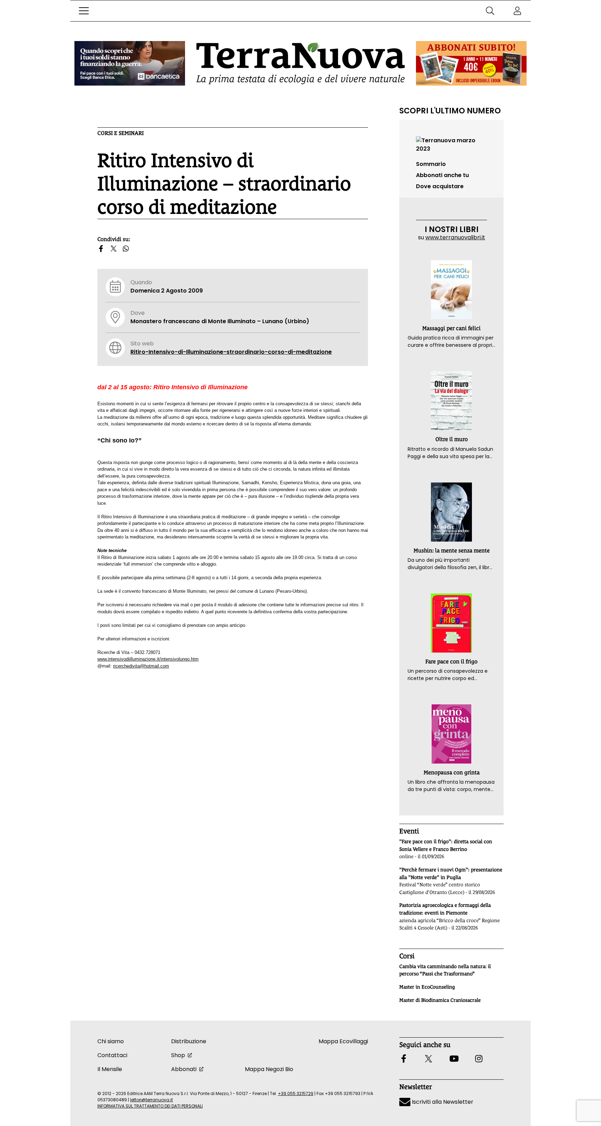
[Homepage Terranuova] (300, 63)
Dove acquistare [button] (440, 186)
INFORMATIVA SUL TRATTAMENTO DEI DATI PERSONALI (150, 1106)
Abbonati (184, 1069)
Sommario (431, 164)
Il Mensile (109, 1069)
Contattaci (112, 1055)
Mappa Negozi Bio (269, 1069)
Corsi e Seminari (120, 133)
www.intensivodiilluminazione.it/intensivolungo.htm (148, 659)
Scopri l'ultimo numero (450, 110)
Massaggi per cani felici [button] (451, 328)
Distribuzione (188, 1041)
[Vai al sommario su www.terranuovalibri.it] (451, 144)
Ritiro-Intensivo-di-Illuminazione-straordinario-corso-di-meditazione (231, 352)
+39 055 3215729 (295, 1093)
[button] (83, 10)
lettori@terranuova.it (151, 1100)
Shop (178, 1055)
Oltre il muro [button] (451, 439)
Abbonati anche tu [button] (442, 175)
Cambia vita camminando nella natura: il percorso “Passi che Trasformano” (445, 970)
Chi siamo (110, 1041)
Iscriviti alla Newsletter (441, 1102)
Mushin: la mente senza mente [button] (452, 550)
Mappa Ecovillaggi (343, 1041)
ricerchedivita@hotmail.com (141, 666)
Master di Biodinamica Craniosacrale (440, 1000)
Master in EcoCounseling (427, 987)
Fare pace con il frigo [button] (451, 661)
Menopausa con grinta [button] (452, 772)
